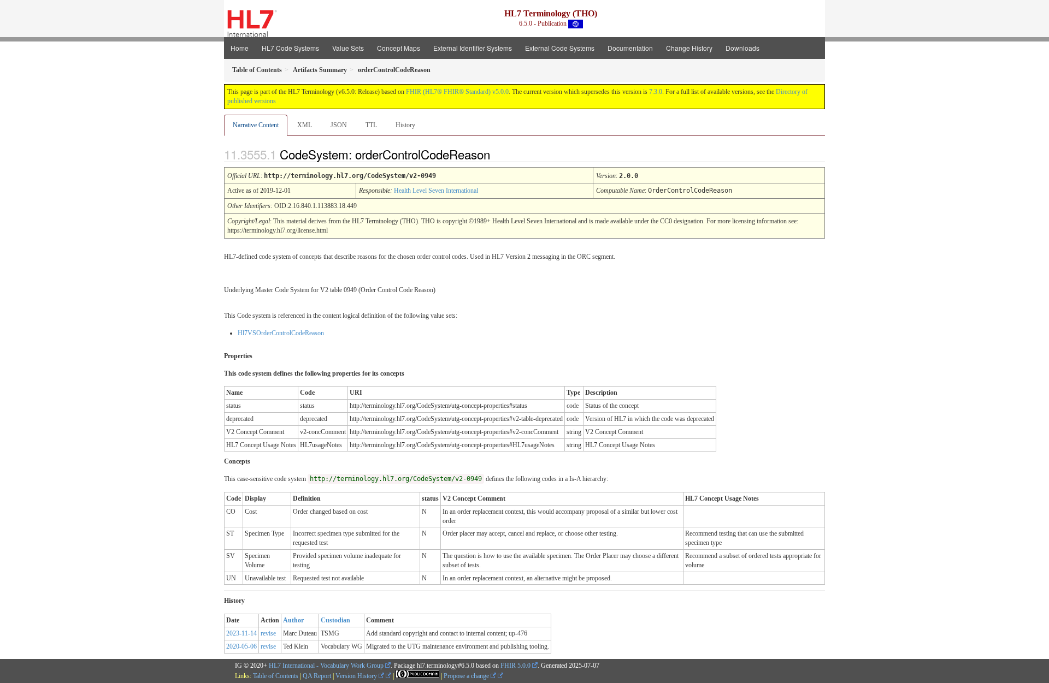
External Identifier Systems (472, 47)
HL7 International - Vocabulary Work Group (326, 665)
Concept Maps (398, 47)
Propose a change (467, 676)
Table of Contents (275, 676)
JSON (339, 125)
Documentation (630, 47)
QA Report (317, 676)
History (405, 125)
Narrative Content (256, 125)
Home (240, 47)
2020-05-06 (241, 646)
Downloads (742, 47)
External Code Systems (559, 47)
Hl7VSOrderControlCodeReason (281, 333)
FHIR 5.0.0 (515, 665)
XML (304, 125)
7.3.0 (655, 92)
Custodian (335, 620)
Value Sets (348, 47)
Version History (357, 676)
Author (293, 620)
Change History (689, 47)
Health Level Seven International (436, 190)
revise (268, 633)
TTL (371, 125)
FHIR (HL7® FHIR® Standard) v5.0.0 (457, 92)
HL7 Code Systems (290, 47)
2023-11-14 (241, 633)
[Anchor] (499, 154)
